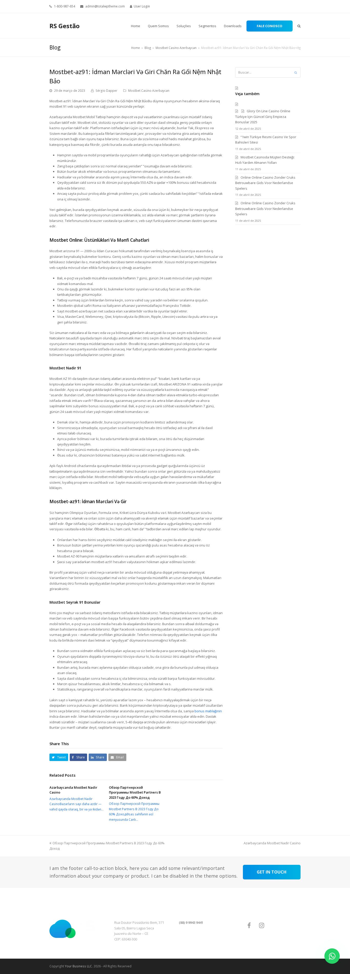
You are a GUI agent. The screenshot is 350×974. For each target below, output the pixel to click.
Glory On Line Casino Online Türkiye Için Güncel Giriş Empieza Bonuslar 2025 (262, 116)
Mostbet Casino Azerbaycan (148, 90)
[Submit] (295, 72)
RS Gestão (64, 26)
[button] (58, 757)
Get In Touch (271, 872)
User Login (142, 6)
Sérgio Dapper (106, 90)
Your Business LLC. (79, 966)
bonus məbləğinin (208, 711)
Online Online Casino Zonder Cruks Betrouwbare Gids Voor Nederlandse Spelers (265, 183)
